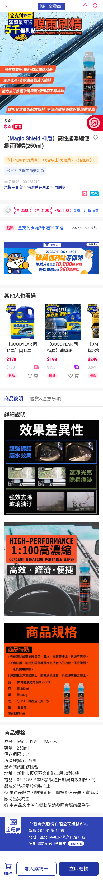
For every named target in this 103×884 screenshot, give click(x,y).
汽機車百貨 (13, 187)
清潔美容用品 (38, 187)
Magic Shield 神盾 (31, 138)
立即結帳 (78, 869)
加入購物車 (36, 869)
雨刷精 (59, 187)
